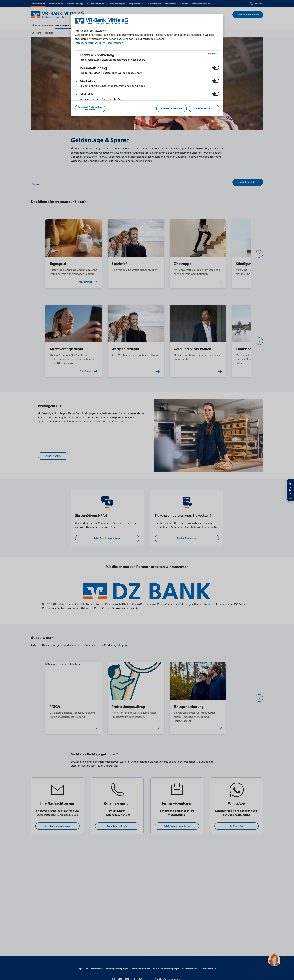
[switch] (215, 68)
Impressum (114, 43)
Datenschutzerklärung (88, 43)
